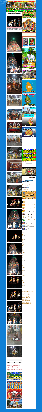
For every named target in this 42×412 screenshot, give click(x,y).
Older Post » (20, 362)
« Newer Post (8, 362)
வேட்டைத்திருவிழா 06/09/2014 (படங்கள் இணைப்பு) (26, 296)
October (23, 254)
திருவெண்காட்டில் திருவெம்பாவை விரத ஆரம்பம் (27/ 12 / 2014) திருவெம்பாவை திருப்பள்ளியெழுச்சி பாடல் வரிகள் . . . (30, 225)
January (23, 252)
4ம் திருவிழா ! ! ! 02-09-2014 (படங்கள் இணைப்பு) (26, 293)
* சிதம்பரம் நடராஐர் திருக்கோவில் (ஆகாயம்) (25, 185)
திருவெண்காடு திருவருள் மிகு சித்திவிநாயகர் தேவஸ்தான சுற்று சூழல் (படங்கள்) (13, 367)
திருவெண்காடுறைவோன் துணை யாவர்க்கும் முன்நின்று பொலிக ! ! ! (12, 370)
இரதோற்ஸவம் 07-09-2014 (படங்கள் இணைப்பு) (26, 299)
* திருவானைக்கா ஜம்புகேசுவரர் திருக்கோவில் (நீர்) (26, 184)
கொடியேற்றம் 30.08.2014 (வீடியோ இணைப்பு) (25, 290)
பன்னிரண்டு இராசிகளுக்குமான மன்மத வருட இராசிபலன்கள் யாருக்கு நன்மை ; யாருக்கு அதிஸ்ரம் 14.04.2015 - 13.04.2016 (30, 219)
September (23, 247)
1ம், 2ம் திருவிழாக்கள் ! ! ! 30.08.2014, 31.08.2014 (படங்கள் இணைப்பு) (28, 291)
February (23, 244)
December (23, 232)
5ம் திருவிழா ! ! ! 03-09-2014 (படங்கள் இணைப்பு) (26, 294)
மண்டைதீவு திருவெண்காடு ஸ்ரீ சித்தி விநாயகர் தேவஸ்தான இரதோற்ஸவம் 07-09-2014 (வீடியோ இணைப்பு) (29, 213)
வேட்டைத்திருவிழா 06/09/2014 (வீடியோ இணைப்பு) (26, 297)
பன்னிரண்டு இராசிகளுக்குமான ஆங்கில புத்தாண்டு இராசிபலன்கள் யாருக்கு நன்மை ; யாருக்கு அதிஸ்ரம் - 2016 (30, 216)
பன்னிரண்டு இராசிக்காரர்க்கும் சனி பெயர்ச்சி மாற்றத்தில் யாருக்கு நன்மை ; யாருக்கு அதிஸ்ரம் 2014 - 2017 (30, 204)
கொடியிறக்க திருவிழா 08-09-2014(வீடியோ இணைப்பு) (26, 303)
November (23, 283)
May (22, 242)
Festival (8, 360)
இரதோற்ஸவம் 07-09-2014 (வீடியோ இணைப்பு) (26, 300)
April (22, 250)
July (22, 278)
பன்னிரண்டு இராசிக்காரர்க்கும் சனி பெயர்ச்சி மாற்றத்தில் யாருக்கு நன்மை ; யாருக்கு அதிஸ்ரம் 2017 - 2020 (30, 207)
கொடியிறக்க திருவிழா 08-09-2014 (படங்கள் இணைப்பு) (26, 302)
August (23, 240)
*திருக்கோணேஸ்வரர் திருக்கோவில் (25, 189)
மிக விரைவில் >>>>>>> (24, 161)
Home (14, 362)
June (22, 234)
